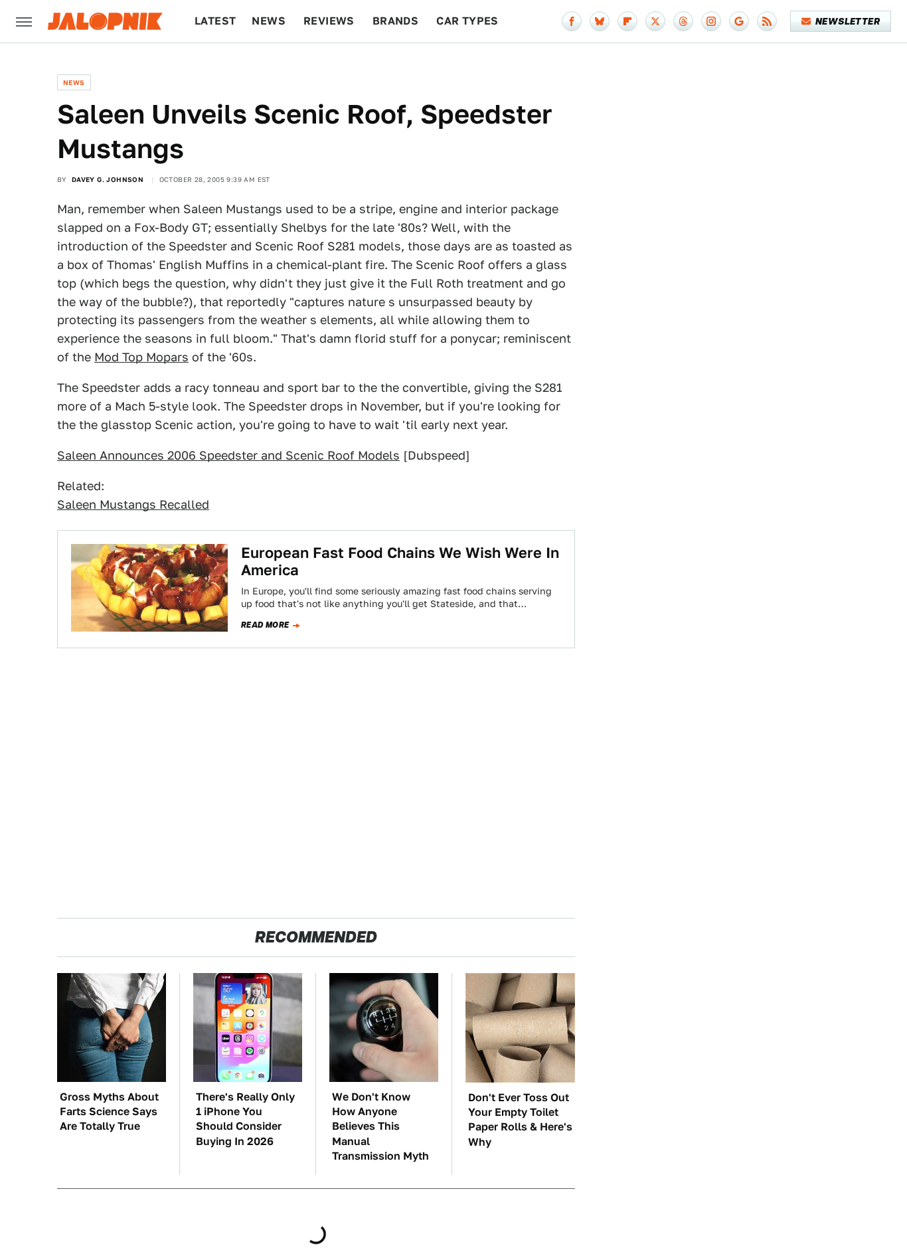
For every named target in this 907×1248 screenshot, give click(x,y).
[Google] (739, 21)
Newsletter (847, 21)
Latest (215, 21)
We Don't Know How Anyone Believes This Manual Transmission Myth (380, 1127)
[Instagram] (711, 21)
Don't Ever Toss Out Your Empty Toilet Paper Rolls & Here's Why (520, 1119)
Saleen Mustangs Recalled (133, 504)
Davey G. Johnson (107, 179)
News (269, 21)
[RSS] (767, 21)
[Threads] (683, 21)
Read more (265, 625)
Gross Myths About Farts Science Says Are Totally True (109, 1112)
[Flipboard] (627, 21)
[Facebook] (572, 21)
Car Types (467, 21)
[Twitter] (655, 21)
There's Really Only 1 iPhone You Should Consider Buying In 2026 (245, 1119)
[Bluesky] (600, 21)
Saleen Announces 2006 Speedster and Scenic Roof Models (228, 455)
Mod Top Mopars (141, 357)
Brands (395, 21)
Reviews (329, 21)
